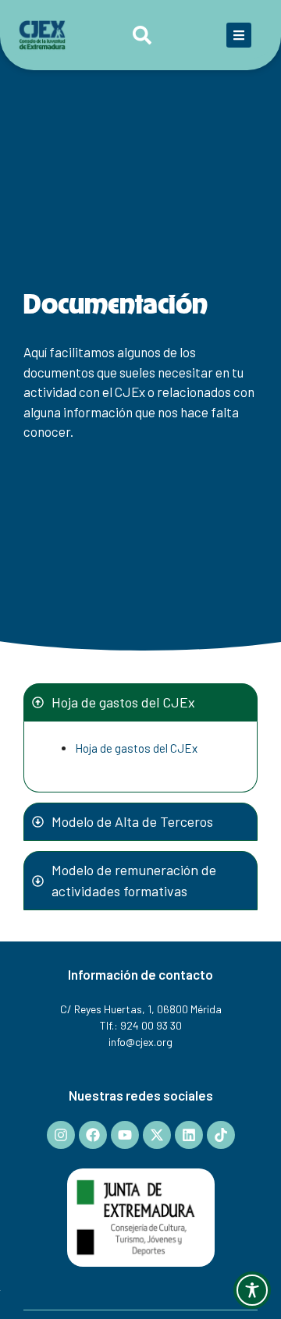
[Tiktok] (221, 1135)
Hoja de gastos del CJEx (136, 748)
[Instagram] (61, 1135)
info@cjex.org (140, 1041)
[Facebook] (93, 1135)
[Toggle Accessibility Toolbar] (252, 1290)
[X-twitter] (157, 1135)
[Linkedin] (189, 1135)
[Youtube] (125, 1135)
